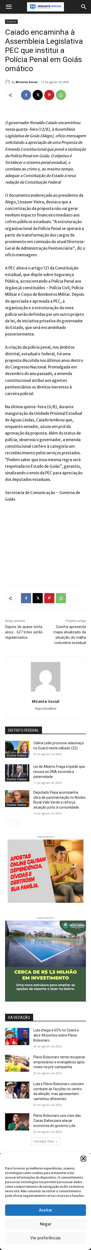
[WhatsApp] (61, 95)
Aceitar (45, 1210)
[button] (83, 1158)
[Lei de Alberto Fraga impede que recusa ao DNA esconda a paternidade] (17, 772)
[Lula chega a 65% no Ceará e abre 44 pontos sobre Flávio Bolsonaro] (17, 1036)
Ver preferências (45, 1238)
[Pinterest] (49, 95)
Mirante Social (27, 82)
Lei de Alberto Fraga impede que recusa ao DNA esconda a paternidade (59, 771)
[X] (38, 95)
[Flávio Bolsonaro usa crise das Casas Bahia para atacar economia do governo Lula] (17, 1121)
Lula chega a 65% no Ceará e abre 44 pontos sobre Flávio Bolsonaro (56, 1035)
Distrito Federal (17, 755)
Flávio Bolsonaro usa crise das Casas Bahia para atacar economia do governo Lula (57, 1120)
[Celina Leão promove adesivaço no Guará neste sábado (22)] (17, 749)
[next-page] (16, 822)
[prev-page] (8, 822)
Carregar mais (44, 1141)
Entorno (11, 21)
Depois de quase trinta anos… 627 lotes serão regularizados (24, 632)
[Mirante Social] (8, 82)
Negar (45, 1224)
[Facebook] (26, 95)
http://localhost (45, 708)
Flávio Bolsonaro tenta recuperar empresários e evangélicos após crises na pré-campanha (59, 1062)
